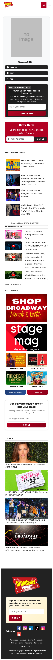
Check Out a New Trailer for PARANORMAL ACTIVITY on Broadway (36, 246)
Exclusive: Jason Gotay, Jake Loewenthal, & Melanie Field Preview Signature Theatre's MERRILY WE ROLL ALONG (35, 260)
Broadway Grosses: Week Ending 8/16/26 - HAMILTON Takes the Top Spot (25, 549)
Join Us (40, 640)
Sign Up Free (26, 113)
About (23, 640)
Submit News (17, 643)
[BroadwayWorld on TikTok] (36, 628)
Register (29, 5)
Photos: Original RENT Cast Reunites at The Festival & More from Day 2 (25, 521)
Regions (28, 643)
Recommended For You (15, 153)
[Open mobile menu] (49, 5)
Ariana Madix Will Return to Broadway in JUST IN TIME (25, 465)
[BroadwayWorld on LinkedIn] (30, 628)
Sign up (26, 425)
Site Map (38, 643)
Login (37, 5)
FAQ (11, 79)
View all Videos (12, 284)
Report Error (26, 646)
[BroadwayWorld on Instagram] (24, 628)
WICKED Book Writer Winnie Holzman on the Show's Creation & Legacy (36, 275)
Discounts (37, 392)
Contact (31, 640)
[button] (43, 5)
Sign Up (40, 139)
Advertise (14, 640)
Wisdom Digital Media (35, 650)
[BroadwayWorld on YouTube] (18, 634)
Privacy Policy (35, 653)
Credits (13, 67)
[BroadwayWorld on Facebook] (18, 628)
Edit (12, 73)
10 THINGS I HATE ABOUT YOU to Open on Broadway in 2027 (26, 493)
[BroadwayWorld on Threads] (42, 628)
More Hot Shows (15, 392)
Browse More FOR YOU (25, 223)
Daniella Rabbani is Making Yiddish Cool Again (34, 234)
